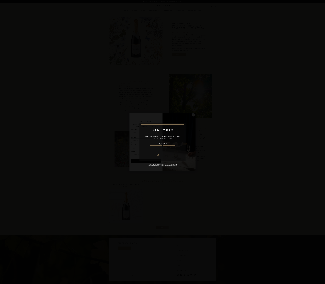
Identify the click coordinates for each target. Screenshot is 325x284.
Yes (156, 147)
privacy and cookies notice (171, 165)
